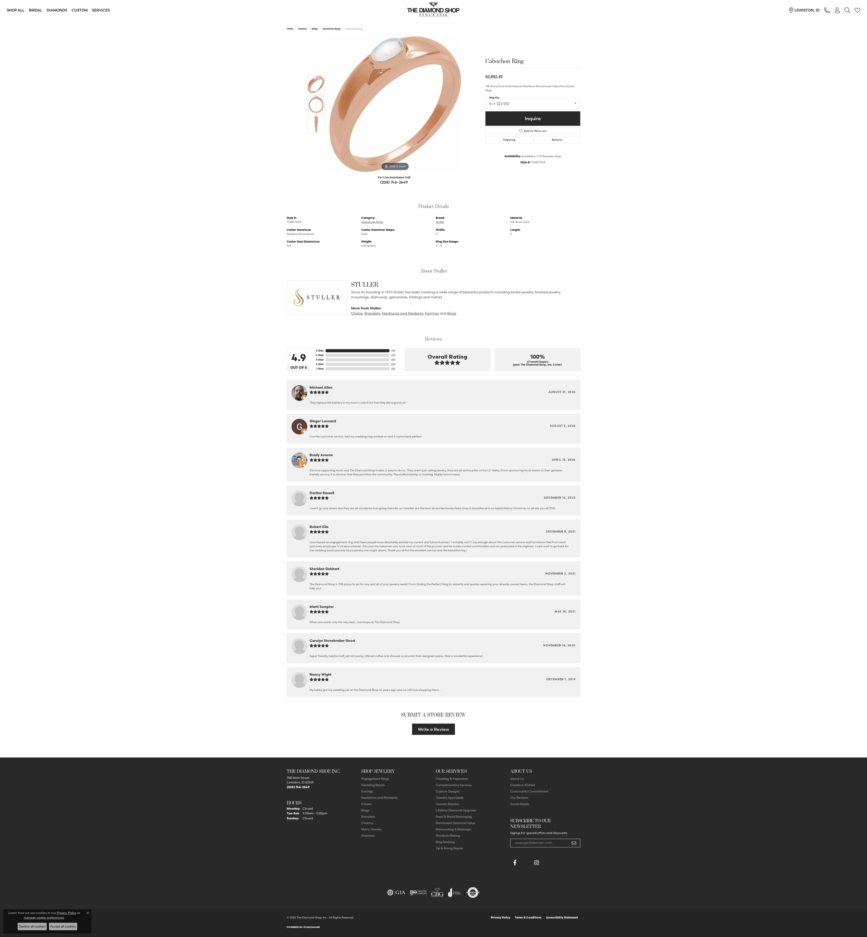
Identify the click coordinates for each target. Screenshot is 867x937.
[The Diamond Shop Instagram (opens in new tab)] (547, 862)
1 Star (320, 368)
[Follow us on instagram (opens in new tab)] (536, 862)
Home (290, 28)
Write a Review (433, 729)
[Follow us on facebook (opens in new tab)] (514, 862)
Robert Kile (319, 527)
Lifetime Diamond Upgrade (456, 810)
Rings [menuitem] (365, 810)
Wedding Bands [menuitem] (373, 785)
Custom (80, 10)
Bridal (35, 10)
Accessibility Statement (562, 917)
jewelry (302, 28)
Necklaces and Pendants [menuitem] (379, 797)
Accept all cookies (63, 926)
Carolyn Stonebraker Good (332, 640)
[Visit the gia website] (396, 892)
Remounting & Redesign (453, 829)
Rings (315, 28)
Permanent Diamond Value (455, 823)
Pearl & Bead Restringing (454, 816)
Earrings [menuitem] (367, 791)
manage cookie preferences (44, 917)
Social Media (519, 804)
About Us (517, 778)
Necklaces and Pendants (402, 313)
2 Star (320, 364)
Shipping (509, 139)
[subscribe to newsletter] (574, 843)
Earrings (432, 313)
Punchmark (312, 927)
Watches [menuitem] (367, 835)
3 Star (320, 359)
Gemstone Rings (332, 28)
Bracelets (372, 313)
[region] (395, 104)
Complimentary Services (454, 785)
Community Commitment (529, 791)
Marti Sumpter (322, 607)
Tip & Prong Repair (449, 848)
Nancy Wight (320, 674)
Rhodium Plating (448, 835)
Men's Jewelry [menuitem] (371, 829)
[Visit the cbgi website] (437, 892)
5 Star (320, 350)
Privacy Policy (500, 917)
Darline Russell (322, 493)
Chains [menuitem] (366, 804)
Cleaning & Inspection (452, 778)
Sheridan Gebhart (324, 569)
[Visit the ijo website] (418, 892)
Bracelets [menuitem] (368, 816)
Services (101, 10)
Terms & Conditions (528, 917)
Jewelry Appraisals (450, 797)
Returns (557, 139)
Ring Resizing (445, 842)
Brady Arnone (321, 455)
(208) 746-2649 (394, 182)
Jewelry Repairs (447, 804)
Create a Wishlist (522, 785)
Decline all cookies (32, 926)
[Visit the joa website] (454, 892)
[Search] (847, 10)
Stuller (440, 222)
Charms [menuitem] (367, 823)
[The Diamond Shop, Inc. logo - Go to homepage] (433, 10)
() (393, 350)
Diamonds (57, 10)
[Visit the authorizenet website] (473, 892)
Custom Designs (447, 791)
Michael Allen (321, 387)
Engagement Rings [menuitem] (375, 778)
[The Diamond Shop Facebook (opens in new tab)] (525, 862)
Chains (357, 313)
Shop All (15, 10)
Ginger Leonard (323, 421)
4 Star (320, 355)
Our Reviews (519, 797)
